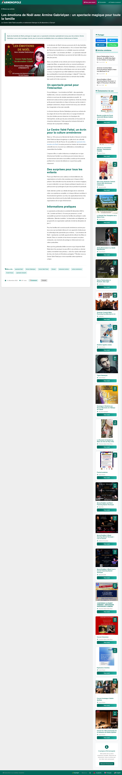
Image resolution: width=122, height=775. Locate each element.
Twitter (113, 40)
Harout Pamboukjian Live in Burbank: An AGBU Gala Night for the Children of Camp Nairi (106, 58)
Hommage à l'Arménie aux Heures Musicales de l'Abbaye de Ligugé (106, 407)
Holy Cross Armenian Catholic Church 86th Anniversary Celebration (106, 183)
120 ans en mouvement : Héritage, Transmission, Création (104, 149)
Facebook (101, 40)
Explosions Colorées (103, 667)
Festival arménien (102, 472)
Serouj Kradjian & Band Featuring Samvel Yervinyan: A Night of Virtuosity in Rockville (106, 81)
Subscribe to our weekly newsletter (14, 773)
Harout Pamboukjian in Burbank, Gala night (104, 280)
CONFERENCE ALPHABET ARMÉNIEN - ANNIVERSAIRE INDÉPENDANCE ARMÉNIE (105, 604)
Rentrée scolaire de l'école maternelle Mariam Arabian (105, 116)
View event (107, 122)
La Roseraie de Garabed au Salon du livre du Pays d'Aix (105, 440)
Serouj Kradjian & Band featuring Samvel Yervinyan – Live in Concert (106, 536)
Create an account (115, 2)
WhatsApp (113, 45)
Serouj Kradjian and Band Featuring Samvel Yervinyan (105, 503)
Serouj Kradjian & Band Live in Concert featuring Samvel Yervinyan (106, 570)
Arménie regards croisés (104, 345)
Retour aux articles (8, 9)
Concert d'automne (103, 637)
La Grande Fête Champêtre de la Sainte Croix (107, 216)
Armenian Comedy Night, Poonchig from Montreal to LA (106, 313)
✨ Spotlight (75, 773)
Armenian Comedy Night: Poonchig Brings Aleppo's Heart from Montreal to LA (106, 69)
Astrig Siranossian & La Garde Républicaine (106, 248)
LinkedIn (101, 45)
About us (84, 773)
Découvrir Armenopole (106, 764)
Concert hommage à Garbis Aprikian (105, 699)
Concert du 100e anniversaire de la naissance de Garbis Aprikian (107, 731)
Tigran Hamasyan (102, 375)
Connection (102, 2)
